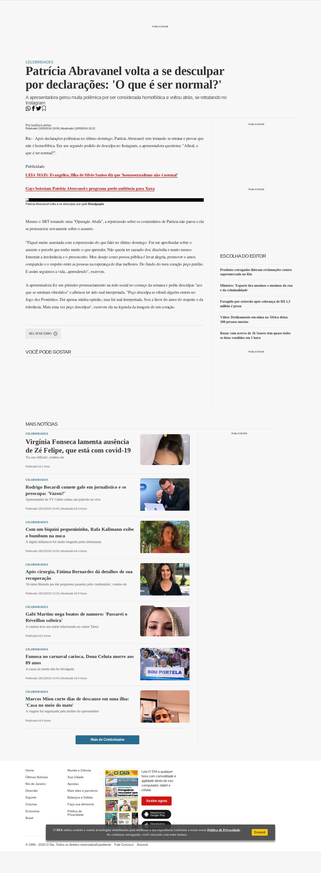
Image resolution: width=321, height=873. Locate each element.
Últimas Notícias (37, 777)
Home (30, 770)
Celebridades (39, 62)
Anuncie (142, 844)
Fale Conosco (124, 844)
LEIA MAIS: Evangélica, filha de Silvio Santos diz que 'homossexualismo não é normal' (102, 175)
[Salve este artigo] (44, 110)
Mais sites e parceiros (82, 790)
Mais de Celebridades (107, 739)
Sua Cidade (75, 777)
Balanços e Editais (80, 797)
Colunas (31, 804)
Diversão (32, 790)
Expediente (103, 844)
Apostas (73, 784)
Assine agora (156, 801)
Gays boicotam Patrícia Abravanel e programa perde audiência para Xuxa (90, 188)
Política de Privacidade (75, 812)
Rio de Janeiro (36, 784)
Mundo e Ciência (79, 770)
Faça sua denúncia (80, 804)
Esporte (31, 797)
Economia (32, 811)
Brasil (29, 818)
